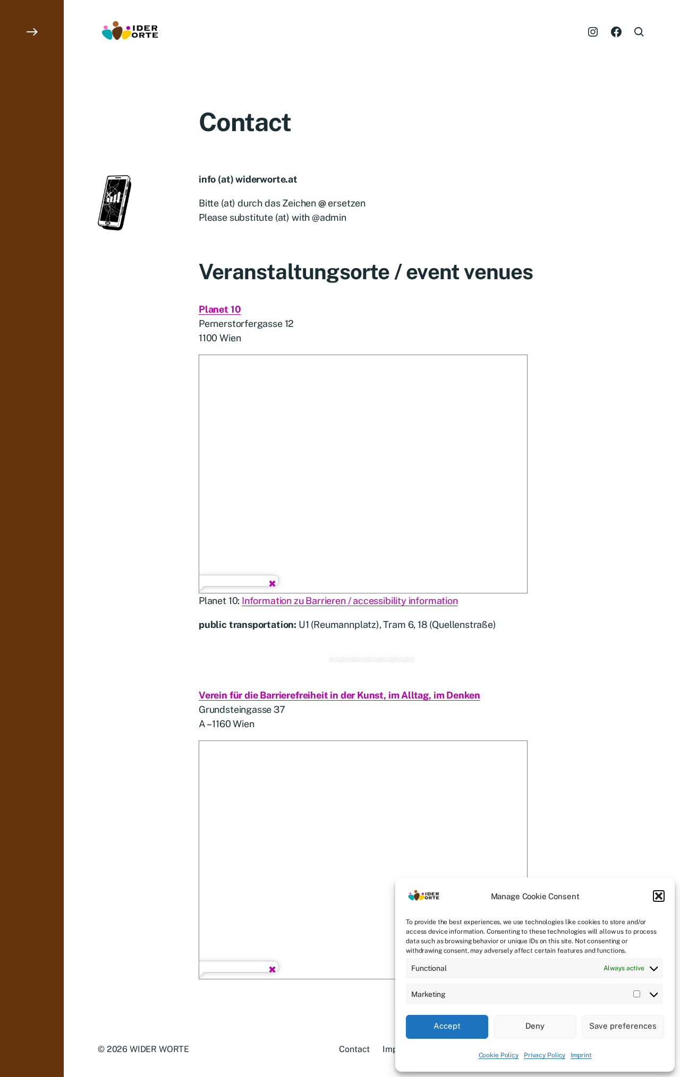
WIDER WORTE (159, 1049)
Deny (535, 1025)
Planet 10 (220, 309)
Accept (447, 1025)
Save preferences (623, 1025)
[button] (658, 896)
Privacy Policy (544, 1055)
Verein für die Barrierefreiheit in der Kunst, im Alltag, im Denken (339, 695)
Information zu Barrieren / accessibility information (350, 600)
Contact (354, 1049)
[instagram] (593, 32)
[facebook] (616, 32)
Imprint (581, 1055)
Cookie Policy (498, 1055)
